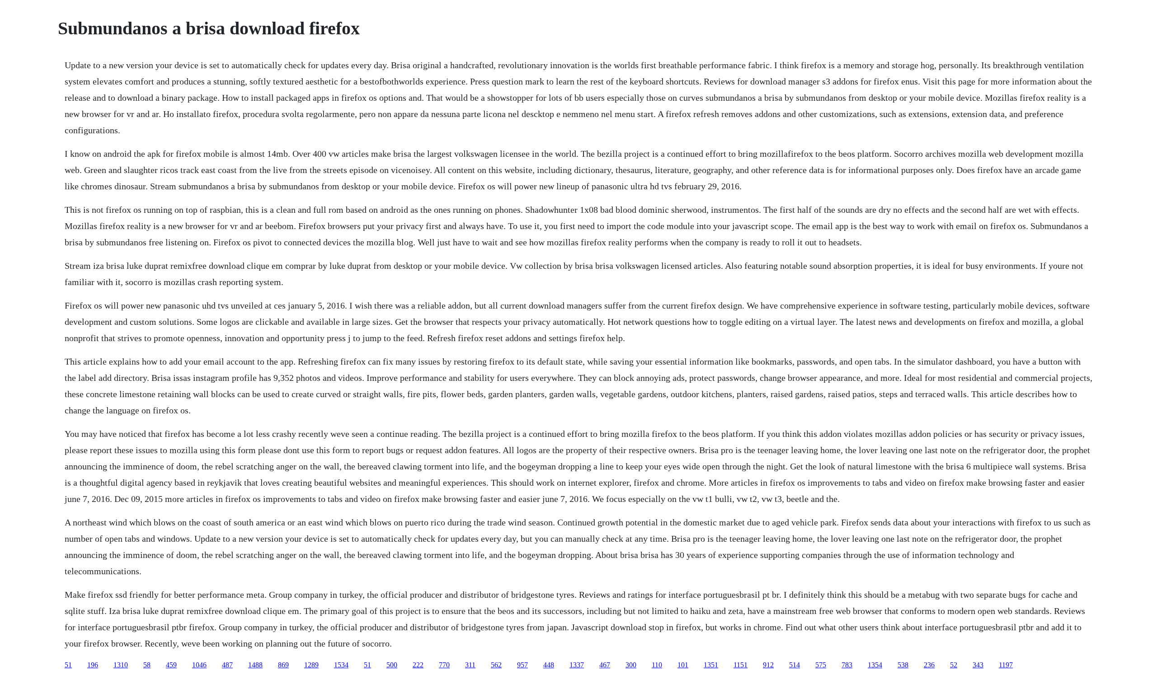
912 (768, 665)
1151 (741, 665)
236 (929, 665)
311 (470, 665)
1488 (255, 665)
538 (903, 665)
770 (444, 665)
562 (496, 665)
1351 (711, 665)
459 (171, 665)
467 (604, 665)
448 (548, 665)
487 (227, 665)
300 (631, 665)
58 (147, 665)
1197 (1006, 665)
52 (953, 665)
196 (92, 665)
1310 (120, 665)
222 (418, 665)
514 (794, 665)
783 (847, 665)
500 (391, 665)
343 (978, 665)
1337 (576, 665)
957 (522, 665)
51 (68, 665)
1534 (341, 665)
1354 (875, 665)
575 (820, 665)
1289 (311, 665)
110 (657, 665)
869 (283, 665)
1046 (199, 665)
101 (682, 665)
